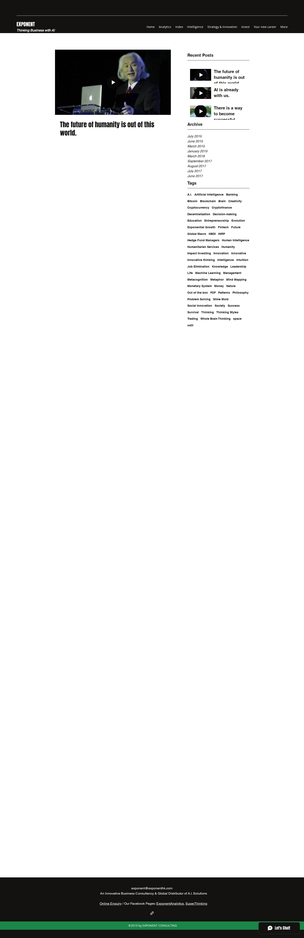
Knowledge (220, 266)
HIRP (221, 233)
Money (219, 286)
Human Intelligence (235, 240)
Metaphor (217, 279)
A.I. (189, 194)
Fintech (223, 227)
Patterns (224, 292)
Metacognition (197, 279)
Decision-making (225, 214)
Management (232, 273)
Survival (193, 312)
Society (220, 305)
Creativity (235, 201)
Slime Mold (221, 299)
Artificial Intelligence (209, 194)
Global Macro (196, 233)
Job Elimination (198, 266)
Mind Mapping (236, 279)
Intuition (242, 260)
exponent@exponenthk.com (151, 888)
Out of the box (197, 292)
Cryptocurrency (198, 207)
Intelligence (225, 260)
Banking (232, 194)
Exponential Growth (201, 227)
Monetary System (199, 286)
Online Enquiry (111, 904)
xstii (190, 325)
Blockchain (208, 201)
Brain (222, 201)
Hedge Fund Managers (203, 240)
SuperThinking (196, 904)
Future (236, 227)
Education (194, 220)
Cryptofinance (222, 207)
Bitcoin (192, 201)
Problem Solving (199, 299)
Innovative (238, 253)
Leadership (238, 266)
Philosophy (240, 292)
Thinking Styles (227, 312)
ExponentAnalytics (170, 904)
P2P (213, 292)
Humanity (228, 247)
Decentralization (198, 214)
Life (190, 273)
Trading (192, 318)
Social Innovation (199, 305)
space (237, 318)
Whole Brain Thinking (215, 318)
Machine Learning (208, 273)
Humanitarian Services (203, 247)
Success (234, 305)
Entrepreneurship (216, 220)
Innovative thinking (201, 260)
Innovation (221, 253)
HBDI (212, 233)
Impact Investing (199, 253)
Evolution (238, 220)
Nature (231, 286)
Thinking (207, 312)
